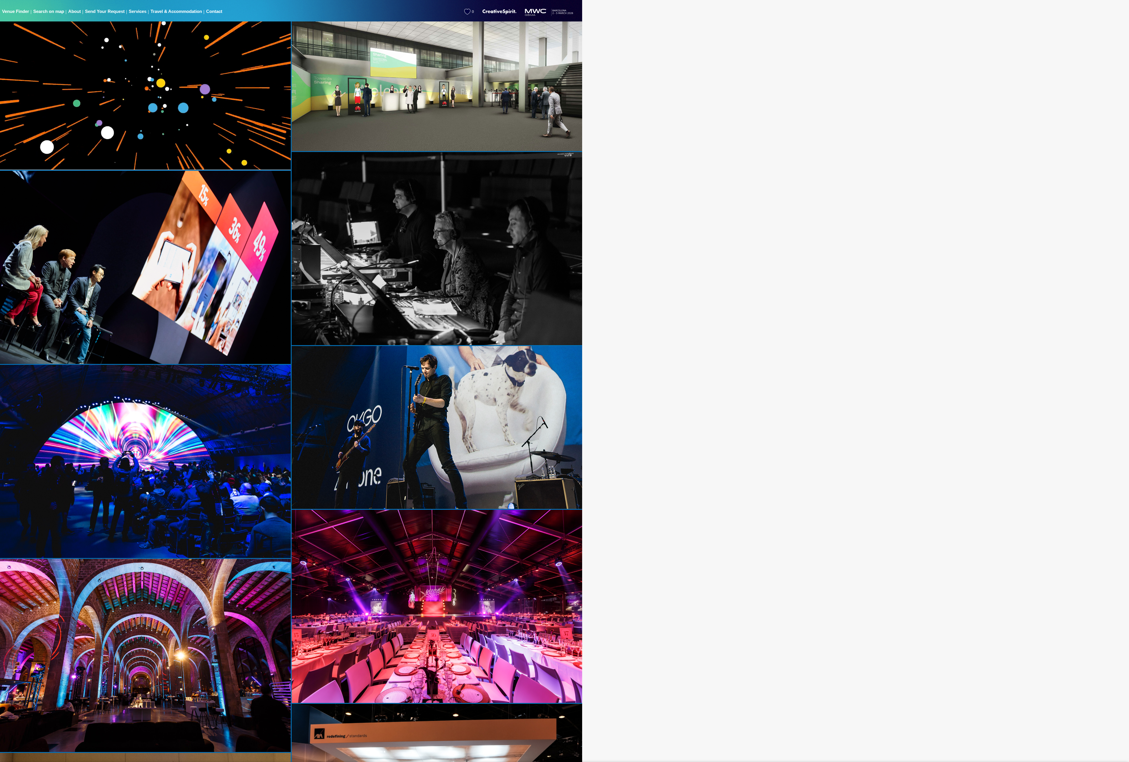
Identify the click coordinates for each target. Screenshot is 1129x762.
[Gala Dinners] (436, 607)
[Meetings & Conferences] (145, 268)
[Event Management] (436, 249)
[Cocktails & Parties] (145, 656)
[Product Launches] (145, 462)
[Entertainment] (436, 428)
